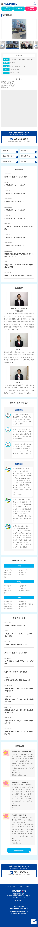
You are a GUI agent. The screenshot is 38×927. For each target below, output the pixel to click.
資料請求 (20, 8)
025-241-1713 (20, 897)
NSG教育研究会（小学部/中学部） (18, 908)
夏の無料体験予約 (32, 8)
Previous (2, 45)
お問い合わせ (29, 887)
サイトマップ (8, 887)
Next (35, 45)
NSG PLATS (9, 3)
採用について (19, 900)
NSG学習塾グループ (19, 906)
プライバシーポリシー (18, 887)
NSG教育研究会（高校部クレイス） (18, 911)
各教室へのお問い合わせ (8, 8)
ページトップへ (34, 921)
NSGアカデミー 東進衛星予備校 (18, 913)
